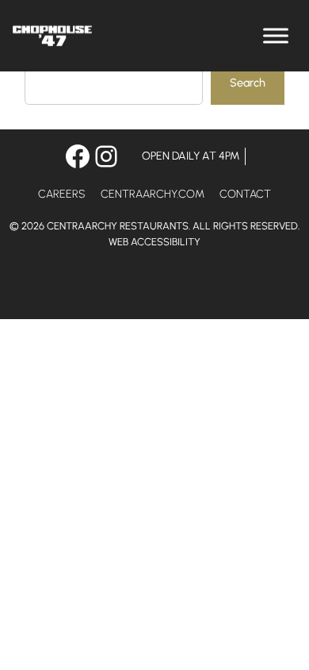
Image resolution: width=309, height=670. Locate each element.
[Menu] (275, 35)
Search (247, 82)
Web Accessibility (154, 242)
